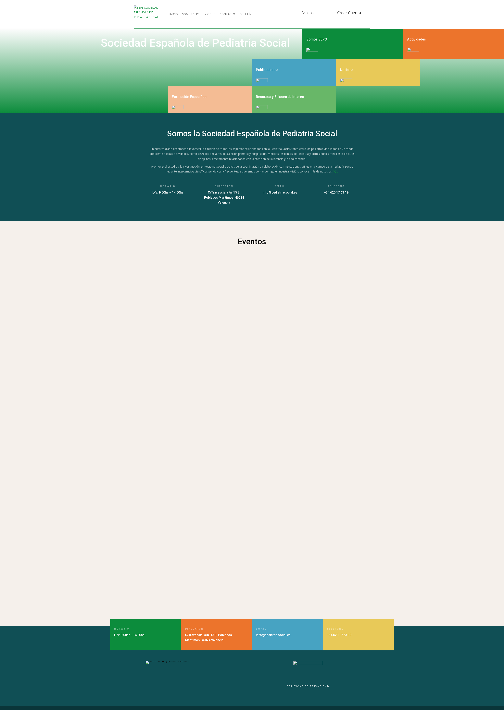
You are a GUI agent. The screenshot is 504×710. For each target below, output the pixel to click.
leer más (155, 302)
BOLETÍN (245, 14)
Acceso (307, 12)
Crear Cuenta (349, 12)
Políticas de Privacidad (308, 686)
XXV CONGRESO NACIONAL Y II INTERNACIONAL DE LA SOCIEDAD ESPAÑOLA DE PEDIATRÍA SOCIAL (232, 566)
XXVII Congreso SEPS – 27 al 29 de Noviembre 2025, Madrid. (199, 401)
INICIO (173, 14)
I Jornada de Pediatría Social (173, 458)
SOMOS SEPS (190, 14)
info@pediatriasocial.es (280, 192)
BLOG (207, 14)
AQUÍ (336, 171)
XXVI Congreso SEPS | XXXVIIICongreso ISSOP (187, 505)
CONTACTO (227, 14)
